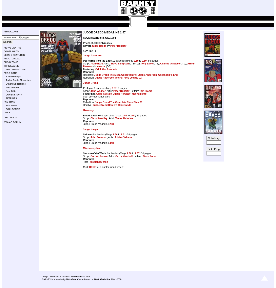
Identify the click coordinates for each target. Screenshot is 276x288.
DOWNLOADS (11, 51)
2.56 (115, 134)
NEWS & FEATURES (14, 55)
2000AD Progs (13, 76)
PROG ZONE (11, 31)
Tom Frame (145, 91)
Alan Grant (97, 63)
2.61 (123, 134)
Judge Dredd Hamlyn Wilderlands (112, 105)
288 (112, 124)
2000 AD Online (102, 279)
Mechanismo (139, 93)
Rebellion (76, 276)
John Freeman (99, 137)
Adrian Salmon (123, 137)
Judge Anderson (92, 55)
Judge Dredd (99, 46)
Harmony (88, 110)
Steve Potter (149, 156)
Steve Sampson (120, 63)
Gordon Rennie (99, 156)
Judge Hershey (122, 93)
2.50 (136, 60)
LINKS (7, 112)
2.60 (144, 60)
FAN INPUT (11, 105)
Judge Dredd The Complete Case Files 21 (118, 102)
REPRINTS (11, 98)
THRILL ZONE (11, 66)
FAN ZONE (9, 102)
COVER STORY (14, 94)
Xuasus (101, 66)
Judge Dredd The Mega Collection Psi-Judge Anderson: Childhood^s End (136, 75)
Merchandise (12, 87)
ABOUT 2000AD (12, 58)
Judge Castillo (103, 93)
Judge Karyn (90, 129)
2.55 (124, 115)
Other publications (16, 84)
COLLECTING (13, 109)
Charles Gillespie (170, 63)
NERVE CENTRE (12, 48)
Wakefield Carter (75, 279)
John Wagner (98, 91)
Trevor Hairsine (124, 118)
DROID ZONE (11, 62)
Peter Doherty (118, 46)
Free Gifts (11, 91)
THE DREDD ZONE (15, 69)
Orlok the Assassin (106, 69)
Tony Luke (147, 63)
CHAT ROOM (10, 117)
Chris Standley (99, 118)
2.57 (114, 88)
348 (112, 143)
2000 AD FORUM (12, 122)
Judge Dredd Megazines (18, 80)
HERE (92, 167)
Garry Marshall (124, 156)
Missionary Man (92, 148)
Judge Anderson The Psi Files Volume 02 (118, 77)
